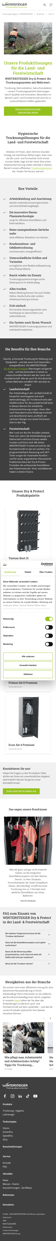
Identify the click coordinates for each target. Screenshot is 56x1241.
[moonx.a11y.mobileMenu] (49, 5)
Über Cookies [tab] (45, 572)
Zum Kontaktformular (21, 791)
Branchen (40, 14)
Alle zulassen (28, 656)
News (17, 1000)
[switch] (49, 627)
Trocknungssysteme (41, 168)
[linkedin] (20, 1096)
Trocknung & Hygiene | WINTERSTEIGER (17, 14)
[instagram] (12, 1096)
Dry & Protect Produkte (16, 368)
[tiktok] (28, 1096)
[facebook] (5, 1096)
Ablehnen (28, 674)
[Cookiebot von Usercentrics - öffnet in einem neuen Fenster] (41, 564)
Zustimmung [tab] (10, 572)
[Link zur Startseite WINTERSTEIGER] (14, 5)
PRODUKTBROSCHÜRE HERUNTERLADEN (28, 111)
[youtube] (35, 1096)
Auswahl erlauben (28, 665)
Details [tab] (28, 572)
